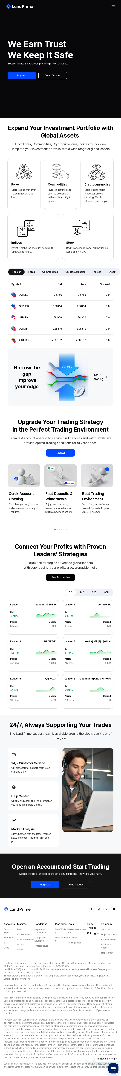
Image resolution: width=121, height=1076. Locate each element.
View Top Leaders (60, 577)
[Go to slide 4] (61, 529)
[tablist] (64, 272)
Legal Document (109, 934)
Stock (20, 949)
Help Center (107, 952)
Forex (19, 929)
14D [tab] (82, 592)
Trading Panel (74, 942)
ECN (6, 942)
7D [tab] (70, 592)
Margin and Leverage (40, 939)
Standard (8, 937)
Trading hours (41, 946)
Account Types (8, 931)
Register (21, 75)
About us (105, 929)
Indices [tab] (97, 271)
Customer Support (106, 946)
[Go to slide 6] (66, 529)
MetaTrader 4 (61, 931)
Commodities (23, 934)
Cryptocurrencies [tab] (75, 271)
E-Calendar (72, 937)
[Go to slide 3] (59, 529)
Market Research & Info (76, 931)
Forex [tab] (31, 271)
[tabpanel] (60, 313)
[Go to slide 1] (55, 529)
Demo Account (52, 75)
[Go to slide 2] (57, 529)
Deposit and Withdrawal (40, 931)
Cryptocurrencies (26, 939)
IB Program (93, 933)
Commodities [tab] (50, 271)
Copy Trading (91, 926)
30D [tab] (94, 592)
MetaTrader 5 (61, 939)
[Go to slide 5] (63, 529)
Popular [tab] (16, 271)
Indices (20, 944)
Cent (6, 947)
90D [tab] (106, 592)
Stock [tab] (112, 271)
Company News (109, 939)
